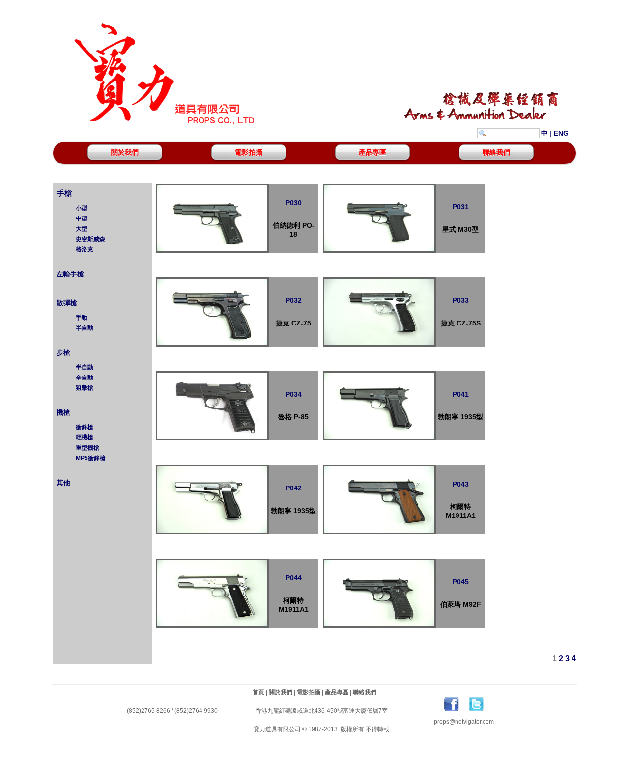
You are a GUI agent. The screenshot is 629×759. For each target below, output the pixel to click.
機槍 (62, 412)
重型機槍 (87, 447)
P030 (294, 203)
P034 (294, 394)
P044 (294, 578)
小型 (81, 208)
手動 (81, 317)
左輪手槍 (69, 274)
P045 (461, 582)
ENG (561, 133)
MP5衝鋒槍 (91, 458)
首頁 (258, 692)
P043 (461, 484)
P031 (461, 207)
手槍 (63, 193)
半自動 (84, 328)
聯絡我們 (496, 152)
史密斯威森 (90, 239)
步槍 (62, 352)
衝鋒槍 (84, 427)
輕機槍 (84, 437)
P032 (294, 300)
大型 (81, 228)
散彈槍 (66, 303)
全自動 (84, 377)
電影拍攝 (248, 152)
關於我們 (125, 152)
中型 (81, 218)
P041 (461, 394)
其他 (62, 483)
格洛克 (84, 249)
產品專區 (372, 152)
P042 (294, 488)
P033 (461, 300)
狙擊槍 (84, 387)
